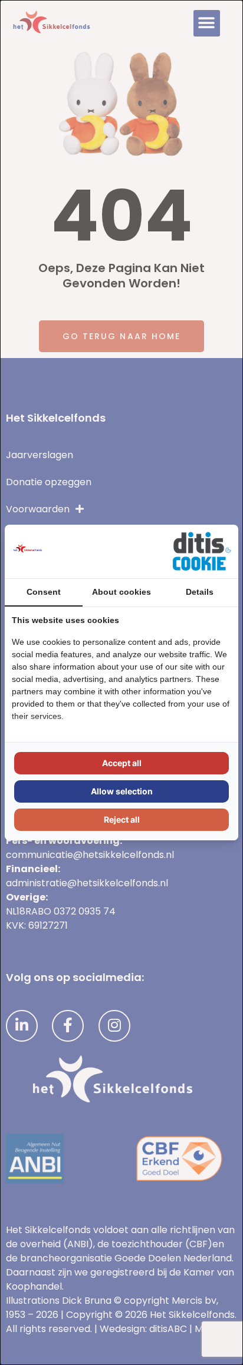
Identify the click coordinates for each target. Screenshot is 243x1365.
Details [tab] (200, 592)
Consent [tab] (44, 592)
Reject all (122, 819)
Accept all (122, 763)
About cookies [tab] (121, 592)
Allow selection (122, 791)
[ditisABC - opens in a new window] (201, 551)
